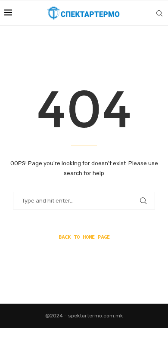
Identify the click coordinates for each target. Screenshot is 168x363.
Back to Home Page (84, 237)
